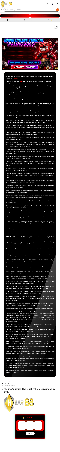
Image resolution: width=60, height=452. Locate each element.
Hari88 (16, 78)
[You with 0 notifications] (53, 4)
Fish (21, 81)
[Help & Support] (48, 4)
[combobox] (30, 10)
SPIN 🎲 (30, 433)
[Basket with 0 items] (57, 4)
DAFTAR (45, 16)
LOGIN (15, 16)
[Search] (57, 10)
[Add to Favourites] (55, 26)
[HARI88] (6, 7)
